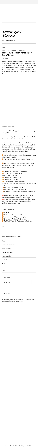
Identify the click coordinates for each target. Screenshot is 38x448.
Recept (4, 264)
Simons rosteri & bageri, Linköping (15, 217)
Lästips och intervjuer (8, 245)
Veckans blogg (6, 248)
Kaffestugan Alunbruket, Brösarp (14, 215)
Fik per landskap (7, 256)
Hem (3, 40)
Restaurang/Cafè (20, 50)
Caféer (13, 50)
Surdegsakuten (20, 159)
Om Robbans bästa (7, 252)
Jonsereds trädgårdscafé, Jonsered (15, 219)
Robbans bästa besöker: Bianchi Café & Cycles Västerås (17, 53)
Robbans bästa (8, 159)
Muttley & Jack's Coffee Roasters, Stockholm (18, 221)
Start (3, 241)
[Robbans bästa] (19, 13)
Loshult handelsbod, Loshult (12, 213)
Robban (5, 58)
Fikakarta (4, 260)
